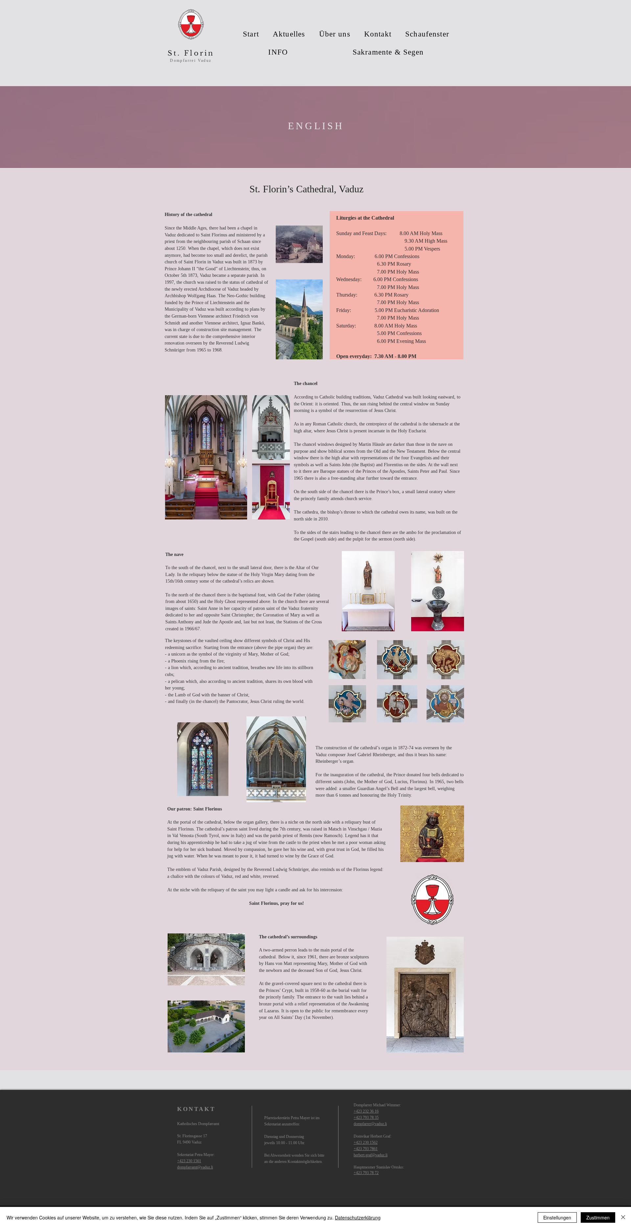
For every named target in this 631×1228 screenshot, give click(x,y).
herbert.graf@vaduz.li (370, 1155)
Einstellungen (557, 1217)
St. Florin (191, 53)
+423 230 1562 (366, 1142)
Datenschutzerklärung (358, 1217)
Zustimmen (598, 1217)
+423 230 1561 (189, 1161)
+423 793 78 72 (366, 1172)
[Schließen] (623, 1217)
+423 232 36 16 (366, 1111)
